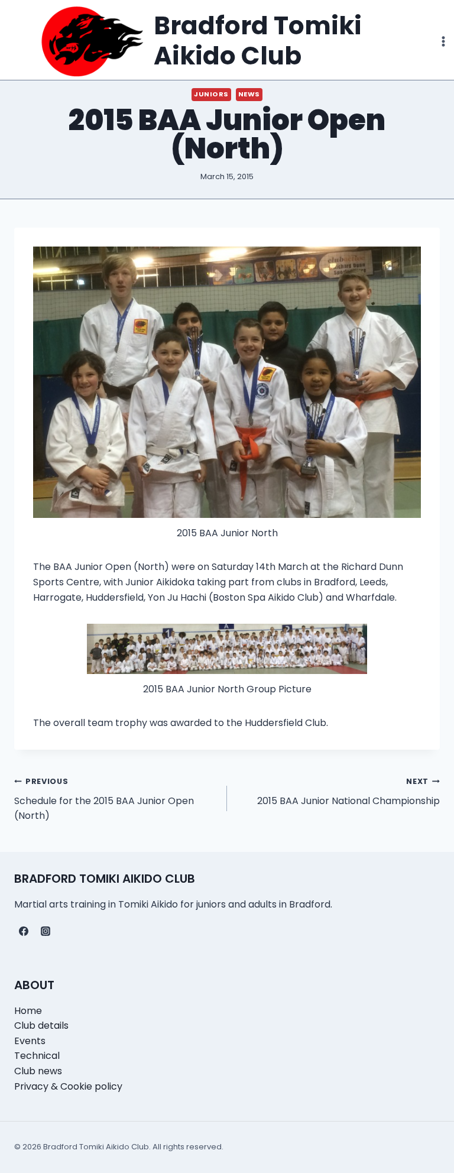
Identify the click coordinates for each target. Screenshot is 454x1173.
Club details (41, 1025)
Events (30, 1041)
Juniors (211, 94)
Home (28, 1011)
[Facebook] (23, 931)
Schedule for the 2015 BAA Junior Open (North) (104, 799)
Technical (37, 1055)
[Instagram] (45, 931)
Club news (38, 1071)
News (249, 94)
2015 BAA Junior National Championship (348, 792)
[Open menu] (443, 41)
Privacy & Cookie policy (68, 1086)
